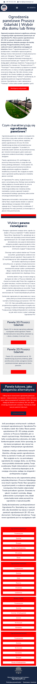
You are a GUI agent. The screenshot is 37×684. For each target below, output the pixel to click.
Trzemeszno (18, 533)
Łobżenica (18, 593)
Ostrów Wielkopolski (18, 613)
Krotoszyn (18, 623)
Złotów (18, 538)
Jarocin (18, 618)
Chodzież (18, 588)
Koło (18, 578)
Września (18, 553)
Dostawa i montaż (29, 682)
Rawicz (18, 583)
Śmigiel (18, 543)
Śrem (18, 558)
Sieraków (18, 628)
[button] (17, 7)
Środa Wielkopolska (18, 548)
